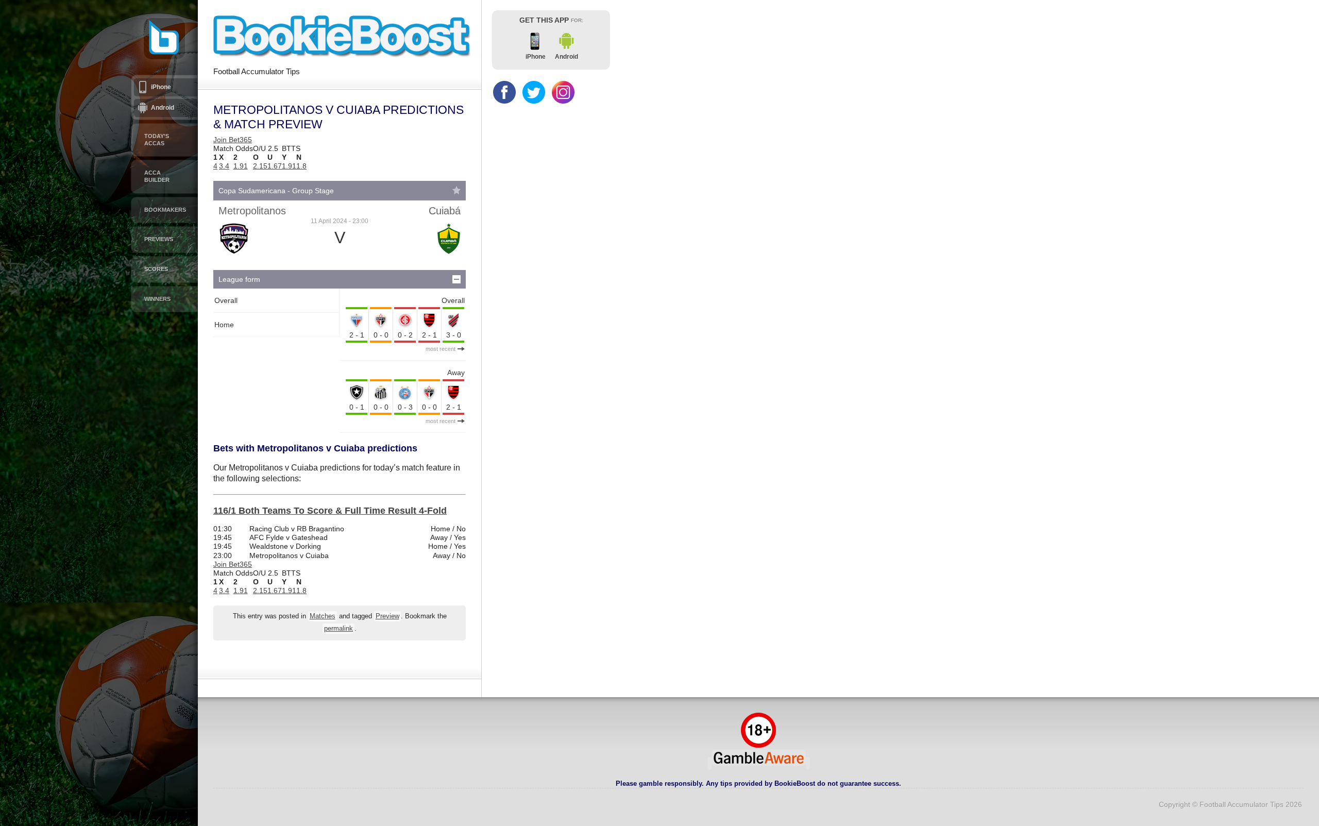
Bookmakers (165, 210)
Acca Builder (157, 176)
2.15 (260, 166)
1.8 (301, 166)
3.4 (224, 166)
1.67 (274, 166)
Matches (322, 616)
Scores (156, 269)
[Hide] (456, 279)
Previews (158, 239)
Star (456, 190)
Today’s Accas (156, 139)
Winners (157, 299)
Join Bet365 (232, 140)
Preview (387, 616)
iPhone (161, 87)
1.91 (240, 166)
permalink (338, 628)
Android (162, 107)
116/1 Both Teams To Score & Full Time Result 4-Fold (330, 510)
